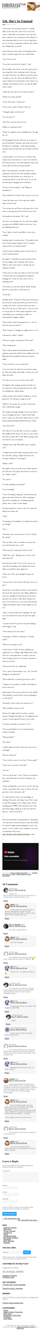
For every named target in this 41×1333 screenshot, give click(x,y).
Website (5, 1199)
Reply (5, 901)
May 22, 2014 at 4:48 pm (17, 1129)
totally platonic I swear (23, 874)
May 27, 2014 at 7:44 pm (19, 1017)
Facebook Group (9, 1236)
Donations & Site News (12, 1315)
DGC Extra (7, 1314)
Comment (6, 1171)
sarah (14, 874)
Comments (6, 876)
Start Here (7, 1229)
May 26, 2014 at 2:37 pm (18, 968)
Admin (5, 1310)
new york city (6, 874)
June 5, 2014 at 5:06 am (18, 1029)
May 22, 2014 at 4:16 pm (17, 1080)
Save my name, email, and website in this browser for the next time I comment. (17, 1208)
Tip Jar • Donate (9, 1231)
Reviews (6, 1243)
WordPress (20, 1328)
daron (12, 904)
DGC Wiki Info (8, 1241)
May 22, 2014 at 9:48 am (17, 926)
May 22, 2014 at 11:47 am (17, 985)
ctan (3, 24)
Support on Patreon (9, 1276)
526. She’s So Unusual (17, 21)
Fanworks (7, 1239)
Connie (12, 1079)
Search (27, 1252)
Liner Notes (7, 1319)
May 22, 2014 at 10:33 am (18, 954)
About (5, 1234)
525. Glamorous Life (11, 1218)
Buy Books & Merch (10, 1238)
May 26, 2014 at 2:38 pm (18, 1002)
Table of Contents (10, 1228)
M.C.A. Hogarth (14, 924)
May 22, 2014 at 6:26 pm (18, 906)
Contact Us (7, 1233)
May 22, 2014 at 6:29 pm (18, 1101)
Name (5, 1185)
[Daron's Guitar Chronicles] (20, 9)
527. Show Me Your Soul (28, 1220)
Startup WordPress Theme (26, 1327)
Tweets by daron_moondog (12, 1288)
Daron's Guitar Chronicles (19, 873)
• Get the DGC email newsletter (14, 1285)
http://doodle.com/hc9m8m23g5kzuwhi (16, 834)
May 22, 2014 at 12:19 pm (18, 1046)
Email (5, 1192)
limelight (35, 873)
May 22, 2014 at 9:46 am (17, 890)
